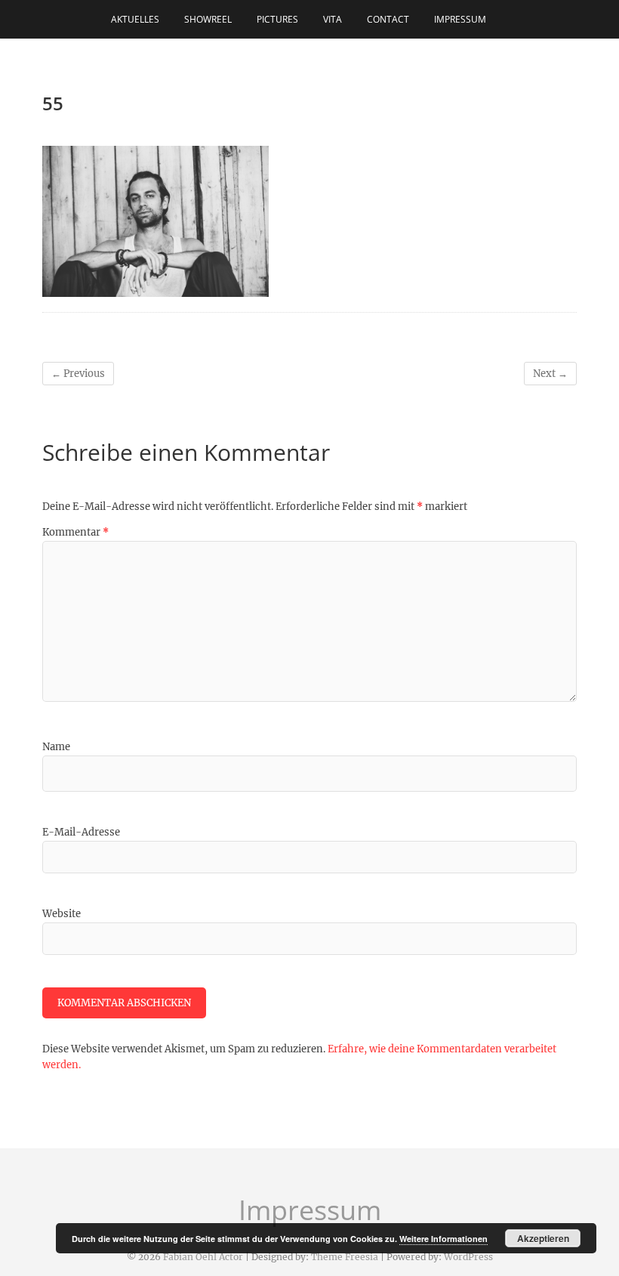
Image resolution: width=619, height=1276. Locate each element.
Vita (332, 19)
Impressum (460, 19)
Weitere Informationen (443, 1238)
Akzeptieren (543, 1238)
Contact (388, 19)
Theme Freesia (344, 1256)
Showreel (208, 19)
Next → (550, 373)
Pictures (277, 19)
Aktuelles (135, 19)
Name (56, 746)
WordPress (468, 1256)
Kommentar (75, 532)
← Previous (78, 373)
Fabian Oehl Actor (203, 1256)
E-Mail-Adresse (81, 832)
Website (61, 913)
